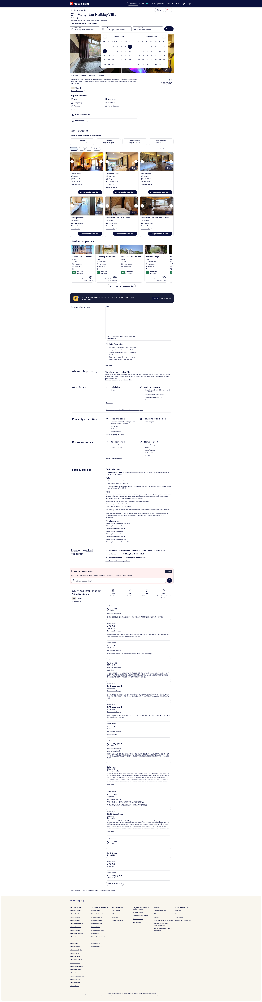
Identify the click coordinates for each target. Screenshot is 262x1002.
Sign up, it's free (166, 298)
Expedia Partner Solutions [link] (140, 915)
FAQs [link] (113, 914)
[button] (109, 47)
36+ (168, 70)
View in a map (111, 338)
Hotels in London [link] (75, 973)
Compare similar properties (122, 286)
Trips (178, 4)
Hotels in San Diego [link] (75, 927)
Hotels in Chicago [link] (75, 917)
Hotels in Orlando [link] (75, 920)
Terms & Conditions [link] (160, 910)
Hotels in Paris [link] (74, 943)
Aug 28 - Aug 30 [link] (134, 143)
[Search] (169, 580)
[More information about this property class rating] (77, 18)
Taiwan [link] (78, 890)
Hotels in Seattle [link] (75, 979)
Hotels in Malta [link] (95, 927)
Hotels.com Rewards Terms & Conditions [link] (163, 929)
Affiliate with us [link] (138, 912)
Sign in (190, 4)
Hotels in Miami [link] (74, 940)
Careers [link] (177, 914)
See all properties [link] (80, 10)
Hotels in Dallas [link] (74, 986)
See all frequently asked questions (118, 561)
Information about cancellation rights (118, 380)
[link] (168, 10)
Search (169, 29)
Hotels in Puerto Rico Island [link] (99, 936)
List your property (157, 4)
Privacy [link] (156, 914)
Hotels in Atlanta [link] (75, 956)
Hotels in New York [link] (75, 914)
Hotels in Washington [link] (76, 950)
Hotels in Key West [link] (75, 969)
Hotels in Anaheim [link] (75, 982)
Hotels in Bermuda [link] (96, 923)
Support (170, 4)
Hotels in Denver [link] (75, 946)
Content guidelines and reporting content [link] (161, 924)
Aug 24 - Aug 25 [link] (108, 143)
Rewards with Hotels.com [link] (183, 920)
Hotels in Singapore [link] (97, 917)
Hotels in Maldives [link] (96, 920)
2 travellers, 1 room (144, 30)
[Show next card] (172, 263)
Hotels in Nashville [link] (75, 930)
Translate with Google (114, 613)
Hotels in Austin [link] (74, 953)
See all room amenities (114, 458)
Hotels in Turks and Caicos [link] (98, 914)
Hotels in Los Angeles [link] (76, 936)
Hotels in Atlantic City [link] (76, 966)
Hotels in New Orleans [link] (76, 923)
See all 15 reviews (77, 91)
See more (109, 365)
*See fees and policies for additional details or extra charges (124, 410)
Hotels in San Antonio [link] (76, 959)
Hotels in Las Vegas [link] (75, 910)
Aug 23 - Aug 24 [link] (82, 143)
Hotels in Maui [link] (95, 933)
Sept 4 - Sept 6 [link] (161, 143)
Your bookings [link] (116, 910)
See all (73, 110)
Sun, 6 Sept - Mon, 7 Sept (115, 30)
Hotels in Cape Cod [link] (96, 946)
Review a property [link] (117, 920)
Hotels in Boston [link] (75, 963)
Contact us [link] (115, 917)
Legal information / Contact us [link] (163, 920)
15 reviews (75, 601)
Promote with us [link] (138, 919)
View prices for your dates (90, 192)
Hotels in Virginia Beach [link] (77, 976)
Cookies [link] (156, 917)
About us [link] (178, 910)
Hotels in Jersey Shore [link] (97, 930)
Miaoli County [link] (86, 890)
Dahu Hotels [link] (94, 890)
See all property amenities (115, 435)
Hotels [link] (72, 890)
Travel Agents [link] (137, 922)
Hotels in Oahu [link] (95, 943)
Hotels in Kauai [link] (95, 940)
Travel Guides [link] (179, 917)
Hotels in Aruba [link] (95, 910)
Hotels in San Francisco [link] (76, 933)
